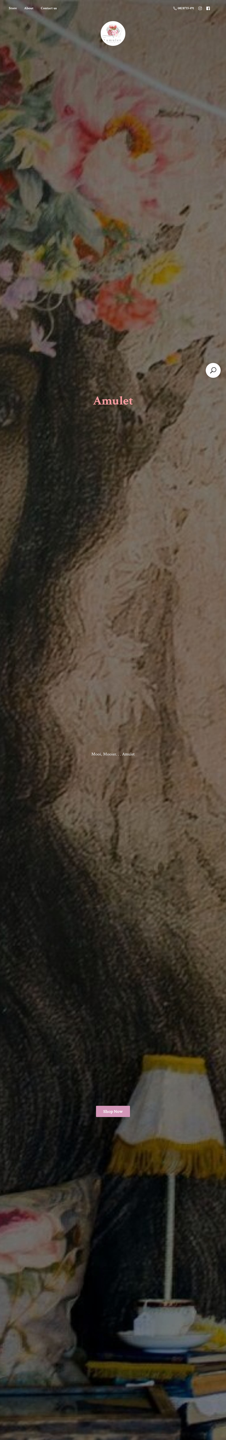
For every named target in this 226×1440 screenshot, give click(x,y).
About (29, 8)
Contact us (49, 8)
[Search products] (213, 370)
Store (13, 8)
